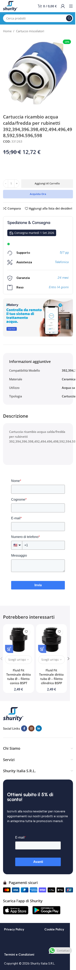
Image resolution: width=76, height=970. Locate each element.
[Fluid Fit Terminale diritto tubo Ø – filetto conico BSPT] (18, 639)
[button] (68, 659)
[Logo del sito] (10, 6)
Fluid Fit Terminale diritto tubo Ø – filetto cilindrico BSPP (51, 676)
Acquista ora (38, 194)
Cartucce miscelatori (30, 31)
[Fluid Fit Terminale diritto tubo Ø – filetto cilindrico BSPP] (51, 639)
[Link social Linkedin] (39, 728)
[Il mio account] (63, 6)
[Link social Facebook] (24, 728)
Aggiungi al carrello (47, 183)
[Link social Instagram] (31, 728)
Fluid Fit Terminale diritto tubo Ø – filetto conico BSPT (18, 676)
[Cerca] (69, 18)
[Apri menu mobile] (71, 6)
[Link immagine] (13, 714)
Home (7, 31)
